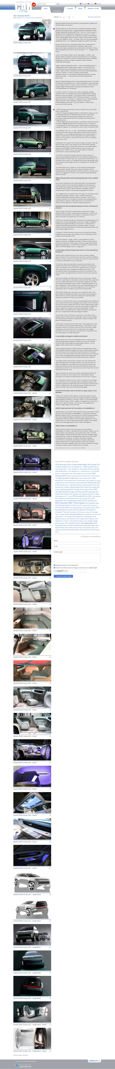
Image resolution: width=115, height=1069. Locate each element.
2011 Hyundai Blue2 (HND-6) (73, 501)
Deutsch (99, 4)
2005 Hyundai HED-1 (63, 485)
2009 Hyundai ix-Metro (72, 498)
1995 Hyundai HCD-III (91, 467)
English (92, 4)
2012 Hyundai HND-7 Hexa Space (69, 503)
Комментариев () (95, 17)
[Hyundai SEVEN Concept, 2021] (32, 40)
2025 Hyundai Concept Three (73, 527)
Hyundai (28, 17)
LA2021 (33, 17)
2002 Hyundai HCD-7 (86, 478)
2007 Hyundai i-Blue (76, 494)
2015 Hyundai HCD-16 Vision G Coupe (78, 512)
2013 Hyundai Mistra (76, 507)
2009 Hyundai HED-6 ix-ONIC (82, 496)
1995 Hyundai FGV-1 (77, 467)
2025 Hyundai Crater (88, 527)
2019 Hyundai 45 (71, 519)
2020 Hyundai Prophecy (76, 521)
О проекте (18, 1061)
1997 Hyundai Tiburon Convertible (89, 469)
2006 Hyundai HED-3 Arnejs (70, 489)
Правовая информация (29, 1061)
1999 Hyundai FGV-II (85, 471)
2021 (24, 17)
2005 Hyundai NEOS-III (76, 485)
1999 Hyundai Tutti (66, 473)
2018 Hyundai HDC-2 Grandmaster (82, 516)
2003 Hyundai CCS (91, 480)
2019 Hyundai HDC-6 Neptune (85, 519)
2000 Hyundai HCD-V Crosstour (82, 473)
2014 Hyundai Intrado (89, 507)
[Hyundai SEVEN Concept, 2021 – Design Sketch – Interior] (32, 1022)
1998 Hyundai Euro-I (74, 471)
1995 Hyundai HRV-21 (61, 469)
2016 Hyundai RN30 (73, 514)
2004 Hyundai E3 (82, 483)
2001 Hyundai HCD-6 (85, 476)
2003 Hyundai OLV (70, 483)
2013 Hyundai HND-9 (62, 508)
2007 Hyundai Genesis (86, 489)
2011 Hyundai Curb (90, 501)
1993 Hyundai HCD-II (63, 467)
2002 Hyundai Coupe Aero (68, 478)
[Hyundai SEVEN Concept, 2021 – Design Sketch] (32, 892)
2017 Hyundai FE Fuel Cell (89, 514)
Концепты (19, 17)
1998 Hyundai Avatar (61, 471)
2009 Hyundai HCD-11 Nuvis (63, 496)
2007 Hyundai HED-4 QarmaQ (85, 492)
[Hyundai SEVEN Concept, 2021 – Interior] (32, 390)
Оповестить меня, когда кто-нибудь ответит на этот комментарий (76, 568)
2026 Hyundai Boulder (72, 530)
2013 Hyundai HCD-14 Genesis (88, 505)
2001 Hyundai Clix (73, 476)
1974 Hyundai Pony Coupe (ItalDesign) (70, 464)
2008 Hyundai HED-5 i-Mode (90, 494)
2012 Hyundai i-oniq (92, 503)
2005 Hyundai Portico (89, 485)
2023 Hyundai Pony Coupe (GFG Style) (82, 525)
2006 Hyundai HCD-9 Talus (79, 487)
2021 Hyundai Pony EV (72, 523)
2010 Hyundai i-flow (85, 498)
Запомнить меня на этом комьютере (66, 565)
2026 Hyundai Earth (85, 530)
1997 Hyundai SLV (73, 469)
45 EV (86, 49)
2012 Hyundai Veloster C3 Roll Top (66, 505)
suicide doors (39, 17)
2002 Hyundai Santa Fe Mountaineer (74, 480)
